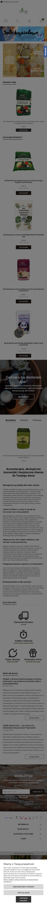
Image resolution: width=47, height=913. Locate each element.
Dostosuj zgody (24, 893)
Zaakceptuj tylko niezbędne (23, 887)
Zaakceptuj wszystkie (23, 899)
